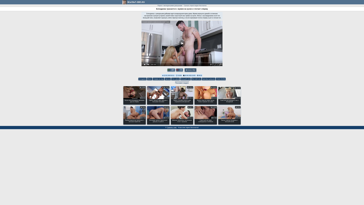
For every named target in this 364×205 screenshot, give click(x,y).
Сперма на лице (158, 79)
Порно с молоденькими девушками (170, 5)
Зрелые (167, 79)
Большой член (185, 79)
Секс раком (175, 79)
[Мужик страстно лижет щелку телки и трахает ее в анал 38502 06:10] (205, 104)
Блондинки (142, 79)
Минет (149, 79)
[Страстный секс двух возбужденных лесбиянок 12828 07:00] (205, 124)
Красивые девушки (208, 79)
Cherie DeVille (220, 79)
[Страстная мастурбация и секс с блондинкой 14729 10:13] (229, 104)
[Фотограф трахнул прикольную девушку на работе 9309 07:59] (158, 124)
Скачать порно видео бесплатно (195, 5)
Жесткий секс (196, 79)
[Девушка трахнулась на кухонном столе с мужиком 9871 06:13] (182, 124)
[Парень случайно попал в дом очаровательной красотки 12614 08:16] (182, 104)
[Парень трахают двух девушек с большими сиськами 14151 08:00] (158, 104)
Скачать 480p (191, 70)
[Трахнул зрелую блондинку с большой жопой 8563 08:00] (229, 124)
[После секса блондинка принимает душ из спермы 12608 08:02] (134, 104)
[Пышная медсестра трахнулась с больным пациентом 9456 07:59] (134, 124)
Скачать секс (172, 127)
